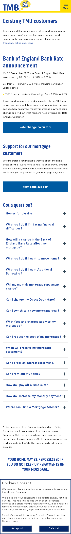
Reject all (54, 528)
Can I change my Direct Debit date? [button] (30, 301)
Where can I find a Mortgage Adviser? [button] (32, 409)
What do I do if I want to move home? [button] (32, 260)
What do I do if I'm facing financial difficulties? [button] (30, 228)
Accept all (17, 528)
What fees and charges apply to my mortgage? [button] (31, 325)
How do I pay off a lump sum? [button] (27, 387)
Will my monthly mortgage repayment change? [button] (32, 288)
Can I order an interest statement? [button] (30, 364)
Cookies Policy (10, 521)
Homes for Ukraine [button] (19, 215)
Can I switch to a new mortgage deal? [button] (32, 312)
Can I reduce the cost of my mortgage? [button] (33, 338)
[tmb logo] (19, 5)
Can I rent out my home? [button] (23, 375)
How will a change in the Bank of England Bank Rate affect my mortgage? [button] (28, 244)
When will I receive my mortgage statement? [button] (29, 351)
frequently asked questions (18, 43)
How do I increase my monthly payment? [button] (34, 398)
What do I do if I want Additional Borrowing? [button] (29, 273)
